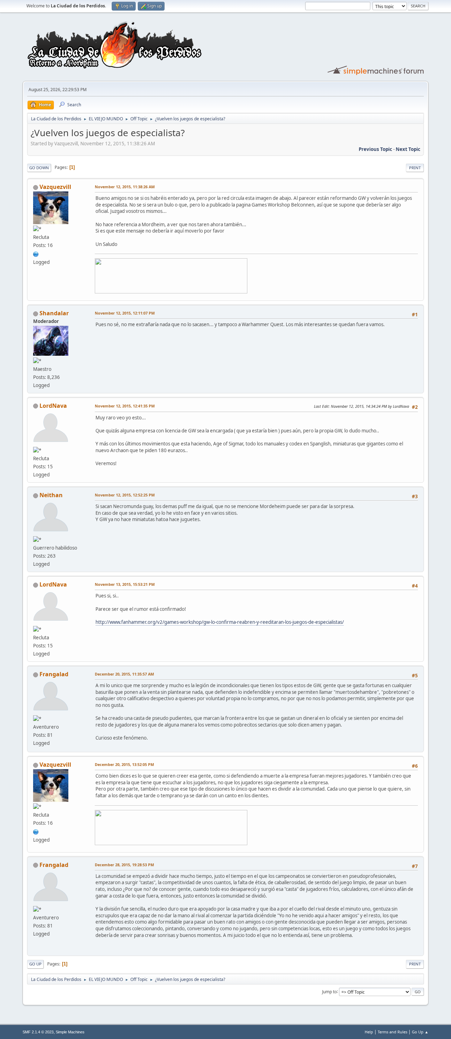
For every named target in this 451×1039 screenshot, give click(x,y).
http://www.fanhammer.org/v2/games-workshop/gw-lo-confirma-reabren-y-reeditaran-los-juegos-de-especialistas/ (219, 622)
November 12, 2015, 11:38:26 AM (125, 186)
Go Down (39, 167)
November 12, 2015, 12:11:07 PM (125, 313)
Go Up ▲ (420, 1031)
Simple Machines (70, 1032)
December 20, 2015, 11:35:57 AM (124, 674)
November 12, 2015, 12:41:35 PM (125, 405)
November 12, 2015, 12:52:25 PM (125, 495)
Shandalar (54, 313)
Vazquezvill (55, 187)
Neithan (51, 495)
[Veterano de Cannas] (36, 253)
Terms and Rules (392, 1031)
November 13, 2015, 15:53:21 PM (125, 584)
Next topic (408, 149)
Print (415, 167)
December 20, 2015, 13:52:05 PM (124, 764)
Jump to (329, 991)
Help (369, 1031)
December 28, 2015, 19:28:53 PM (124, 864)
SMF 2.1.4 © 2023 (38, 1032)
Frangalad (53, 674)
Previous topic (375, 149)
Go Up (35, 964)
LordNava (53, 406)
